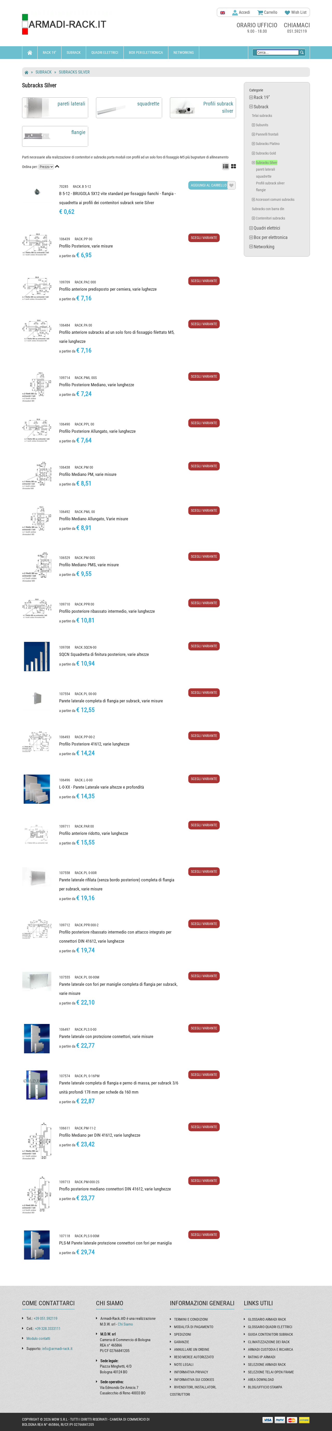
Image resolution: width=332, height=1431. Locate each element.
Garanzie (181, 1342)
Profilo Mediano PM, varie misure (87, 474)
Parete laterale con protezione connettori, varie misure (106, 1036)
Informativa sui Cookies (194, 1379)
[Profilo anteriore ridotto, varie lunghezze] (36, 835)
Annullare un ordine (191, 1349)
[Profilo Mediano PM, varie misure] (36, 475)
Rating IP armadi (261, 1357)
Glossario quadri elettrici (270, 1327)
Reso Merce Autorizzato (194, 1357)
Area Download (261, 1379)
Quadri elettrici (104, 52)
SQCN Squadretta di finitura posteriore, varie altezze (104, 654)
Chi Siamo (125, 1324)
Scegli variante (204, 238)
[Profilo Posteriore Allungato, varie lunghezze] (36, 430)
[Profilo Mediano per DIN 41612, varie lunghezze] (36, 1141)
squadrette (264, 176)
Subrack (74, 52)
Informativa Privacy (191, 1372)
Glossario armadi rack (267, 1319)
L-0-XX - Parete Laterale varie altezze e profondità (101, 787)
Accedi (244, 12)
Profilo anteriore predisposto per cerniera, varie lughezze (108, 289)
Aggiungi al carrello (208, 185)
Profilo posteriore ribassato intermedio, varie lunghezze (107, 611)
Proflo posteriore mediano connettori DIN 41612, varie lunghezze (115, 1189)
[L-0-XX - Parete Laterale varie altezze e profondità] (36, 789)
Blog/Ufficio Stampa (265, 1387)
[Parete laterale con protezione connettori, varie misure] (36, 1038)
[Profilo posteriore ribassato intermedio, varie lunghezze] (36, 608)
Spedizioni (182, 1334)
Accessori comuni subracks (275, 199)
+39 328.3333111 (47, 1328)
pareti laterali (265, 169)
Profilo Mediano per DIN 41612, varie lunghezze (99, 1135)
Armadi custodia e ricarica (270, 1349)
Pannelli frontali (267, 134)
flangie (261, 190)
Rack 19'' (49, 52)
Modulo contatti (38, 1338)
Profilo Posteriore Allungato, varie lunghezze (97, 431)
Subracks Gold (266, 153)
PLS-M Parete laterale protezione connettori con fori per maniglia (115, 1243)
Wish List (298, 12)
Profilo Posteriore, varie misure (86, 246)
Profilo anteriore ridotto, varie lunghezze (93, 833)
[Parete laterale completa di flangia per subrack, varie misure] (36, 699)
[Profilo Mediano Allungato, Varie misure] (36, 520)
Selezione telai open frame (271, 1372)
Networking (184, 52)
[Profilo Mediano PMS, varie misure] (36, 567)
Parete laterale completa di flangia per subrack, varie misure (111, 700)
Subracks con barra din (268, 209)
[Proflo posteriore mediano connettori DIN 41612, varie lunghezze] (36, 1194)
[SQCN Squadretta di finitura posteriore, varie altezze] (36, 656)
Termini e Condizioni (191, 1319)
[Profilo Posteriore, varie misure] (36, 244)
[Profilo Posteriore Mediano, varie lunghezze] (36, 387)
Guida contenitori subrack (270, 1334)
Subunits (262, 125)
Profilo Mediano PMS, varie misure (89, 564)
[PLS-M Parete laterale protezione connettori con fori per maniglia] (36, 1245)
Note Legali (183, 1364)
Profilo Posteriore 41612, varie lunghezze (94, 744)
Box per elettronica (146, 52)
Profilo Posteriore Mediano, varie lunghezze (96, 384)
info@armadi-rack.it (57, 1348)
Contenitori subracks (270, 218)
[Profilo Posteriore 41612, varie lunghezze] (36, 741)
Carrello (270, 12)
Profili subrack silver (270, 183)
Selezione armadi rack (267, 1364)
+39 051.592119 (45, 1318)
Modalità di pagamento (193, 1327)
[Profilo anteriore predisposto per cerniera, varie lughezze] (36, 288)
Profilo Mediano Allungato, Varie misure (93, 518)
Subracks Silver (74, 72)
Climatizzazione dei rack (269, 1342)
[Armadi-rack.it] (67, 24)
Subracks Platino (268, 144)
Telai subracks (262, 116)
